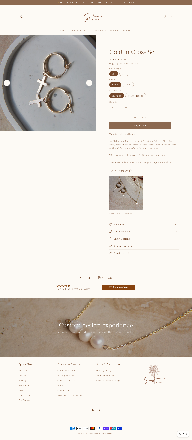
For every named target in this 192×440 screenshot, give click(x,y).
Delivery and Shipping (108, 380)
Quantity (113, 102)
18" (124, 73)
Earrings (23, 380)
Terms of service (105, 375)
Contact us (63, 390)
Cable (115, 84)
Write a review (118, 287)
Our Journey (25, 400)
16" (113, 73)
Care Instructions (66, 380)
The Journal (25, 395)
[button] (22, 17)
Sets (21, 390)
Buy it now (140, 125)
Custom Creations (67, 370)
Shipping (113, 63)
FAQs (60, 385)
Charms (23, 375)
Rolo (128, 84)
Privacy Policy (103, 370)
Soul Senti (89, 434)
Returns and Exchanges (69, 395)
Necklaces (24, 385)
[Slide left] (7, 83)
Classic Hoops (135, 95)
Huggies (116, 95)
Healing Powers (65, 375)
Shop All (23, 370)
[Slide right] (89, 83)
